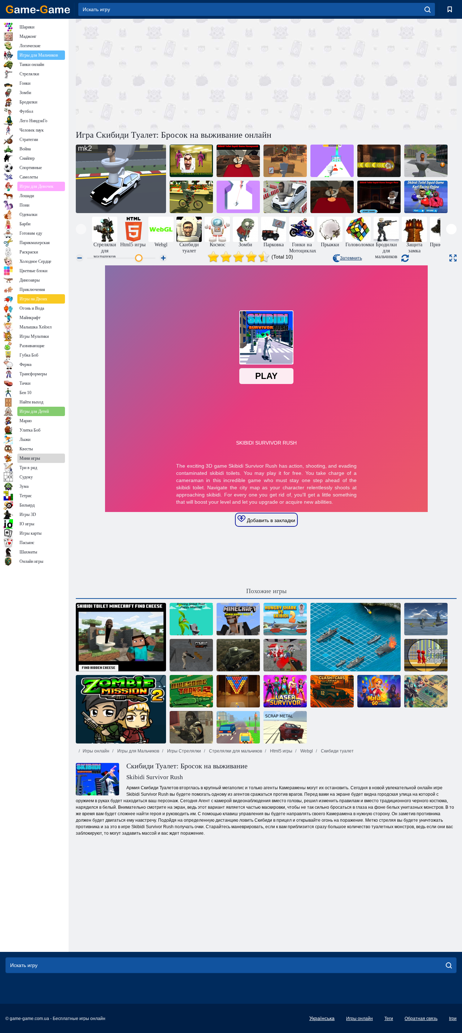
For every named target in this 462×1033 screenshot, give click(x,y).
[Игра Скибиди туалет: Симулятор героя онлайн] (426, 161)
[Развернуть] (453, 258)
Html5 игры (280, 751)
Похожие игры (266, 591)
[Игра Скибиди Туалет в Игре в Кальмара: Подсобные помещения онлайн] (191, 161)
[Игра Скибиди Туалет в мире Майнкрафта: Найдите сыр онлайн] (121, 637)
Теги (388, 1018)
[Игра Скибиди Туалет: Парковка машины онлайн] (285, 197)
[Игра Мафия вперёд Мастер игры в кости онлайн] (379, 691)
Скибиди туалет (337, 751)
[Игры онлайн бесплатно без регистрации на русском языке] (37, 9)
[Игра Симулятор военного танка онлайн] (238, 655)
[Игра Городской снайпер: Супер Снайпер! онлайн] (426, 655)
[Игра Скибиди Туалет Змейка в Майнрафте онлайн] (379, 161)
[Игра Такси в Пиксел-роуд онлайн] (238, 727)
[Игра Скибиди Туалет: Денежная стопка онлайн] (332, 161)
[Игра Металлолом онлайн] (285, 727)
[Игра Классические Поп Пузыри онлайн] (238, 691)
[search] (427, 9)
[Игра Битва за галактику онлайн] (426, 691)
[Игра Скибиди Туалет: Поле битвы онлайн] (285, 161)
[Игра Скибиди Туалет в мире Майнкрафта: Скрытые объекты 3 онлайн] (238, 619)
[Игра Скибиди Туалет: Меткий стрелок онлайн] (238, 197)
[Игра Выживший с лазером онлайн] (285, 691)
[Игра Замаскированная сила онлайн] (191, 727)
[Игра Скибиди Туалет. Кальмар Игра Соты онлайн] (238, 161)
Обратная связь (421, 1018)
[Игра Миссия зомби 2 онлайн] (121, 709)
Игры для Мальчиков (137, 751)
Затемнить (351, 258)
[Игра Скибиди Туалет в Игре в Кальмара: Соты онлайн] (332, 197)
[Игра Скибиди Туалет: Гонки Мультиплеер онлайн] (121, 179)
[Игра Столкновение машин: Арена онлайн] (332, 691)
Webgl (306, 751)
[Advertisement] (171, 73)
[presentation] (81, 229)
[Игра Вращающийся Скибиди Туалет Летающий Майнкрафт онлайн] (191, 619)
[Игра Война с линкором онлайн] (355, 637)
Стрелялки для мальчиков (235, 751)
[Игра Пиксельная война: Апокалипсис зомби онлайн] (285, 655)
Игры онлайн (96, 751)
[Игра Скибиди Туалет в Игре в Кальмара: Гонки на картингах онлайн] (426, 197)
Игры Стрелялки (183, 751)
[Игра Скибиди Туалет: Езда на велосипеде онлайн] (191, 197)
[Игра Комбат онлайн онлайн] (191, 655)
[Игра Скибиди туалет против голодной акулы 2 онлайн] (285, 619)
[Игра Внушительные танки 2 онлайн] (191, 691)
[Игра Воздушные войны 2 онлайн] (426, 619)
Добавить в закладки (270, 520)
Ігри (453, 1018)
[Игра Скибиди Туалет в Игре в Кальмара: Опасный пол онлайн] (379, 197)
